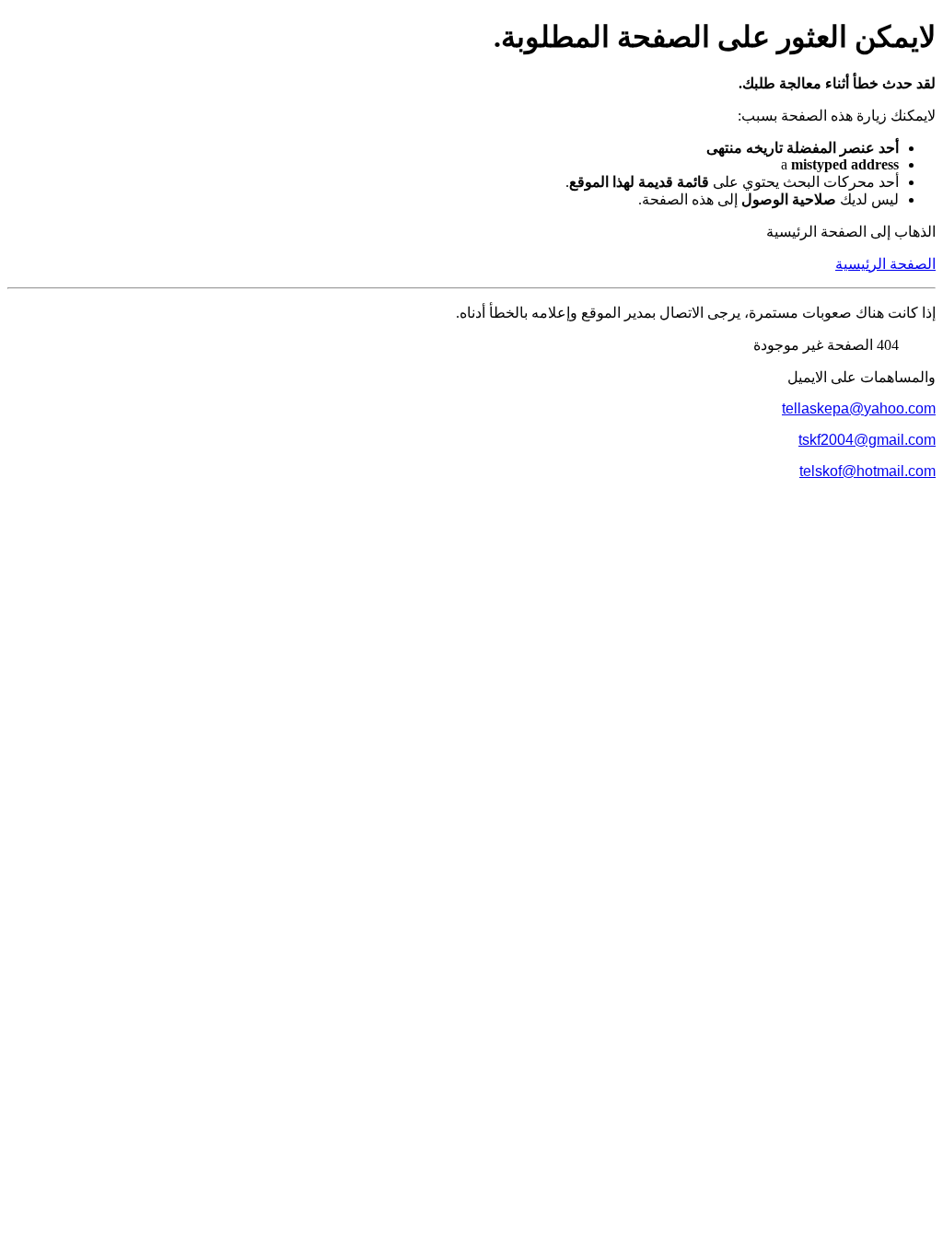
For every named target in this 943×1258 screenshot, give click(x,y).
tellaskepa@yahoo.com (859, 408)
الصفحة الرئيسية (885, 264)
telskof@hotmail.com (867, 471)
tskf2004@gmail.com (867, 440)
